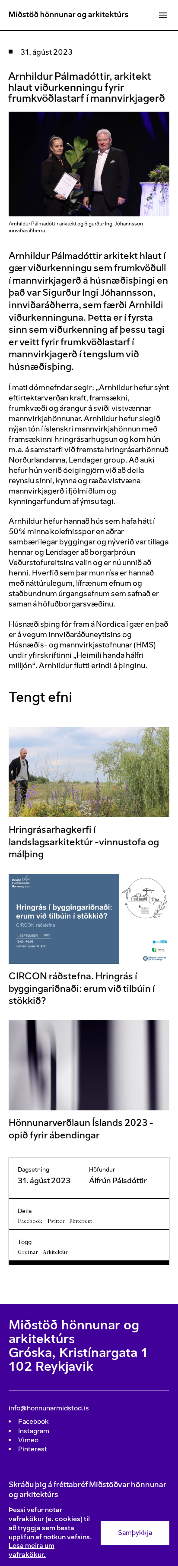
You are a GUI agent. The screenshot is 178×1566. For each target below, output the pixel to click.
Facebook (30, 1221)
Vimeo (28, 1440)
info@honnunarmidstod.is (49, 1408)
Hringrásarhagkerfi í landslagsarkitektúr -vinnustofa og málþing (84, 842)
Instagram (33, 1431)
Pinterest (80, 1221)
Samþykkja (135, 1532)
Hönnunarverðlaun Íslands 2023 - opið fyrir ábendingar (81, 1129)
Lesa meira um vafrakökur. (31, 1550)
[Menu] (163, 15)
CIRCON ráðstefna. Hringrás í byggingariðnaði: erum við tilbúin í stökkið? (82, 988)
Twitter (56, 1221)
